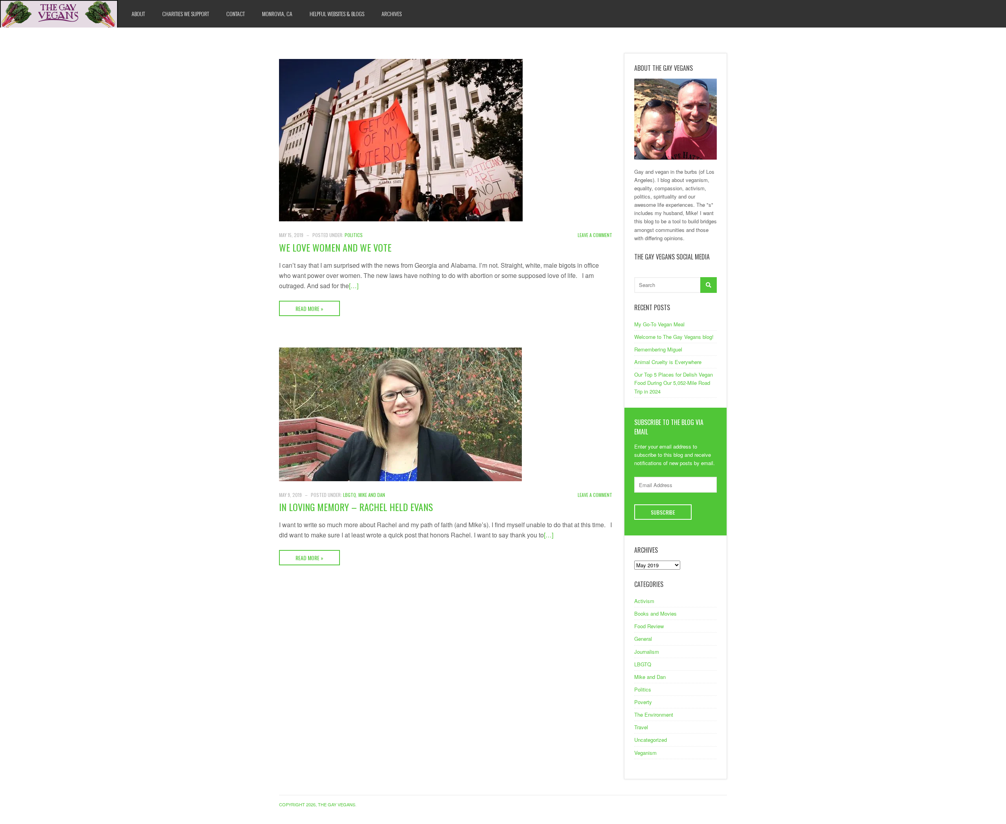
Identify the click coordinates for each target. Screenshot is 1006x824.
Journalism (646, 651)
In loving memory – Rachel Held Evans (356, 507)
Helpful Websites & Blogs (337, 13)
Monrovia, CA (277, 13)
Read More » (309, 308)
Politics (354, 235)
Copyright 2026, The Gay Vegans (317, 804)
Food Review (649, 626)
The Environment (653, 714)
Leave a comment (595, 235)
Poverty (643, 702)
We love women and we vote (335, 247)
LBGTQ (349, 494)
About (138, 13)
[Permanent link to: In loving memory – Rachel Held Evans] (400, 413)
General (643, 638)
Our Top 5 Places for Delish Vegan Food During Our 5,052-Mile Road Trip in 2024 (673, 383)
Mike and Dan (371, 494)
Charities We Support (185, 13)
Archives (392, 13)
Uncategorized (650, 739)
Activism (644, 601)
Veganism (645, 752)
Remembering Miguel (658, 349)
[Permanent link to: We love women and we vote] (401, 139)
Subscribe (663, 512)
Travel (641, 727)
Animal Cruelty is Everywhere (667, 362)
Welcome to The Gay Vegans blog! (674, 336)
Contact (235, 13)
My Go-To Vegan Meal (659, 324)
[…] (353, 285)
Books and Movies (655, 613)
